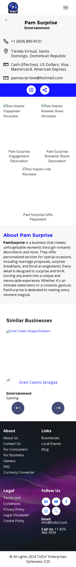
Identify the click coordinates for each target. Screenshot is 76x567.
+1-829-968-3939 (54, 531)
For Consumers (15, 449)
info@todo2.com (54, 522)
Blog (45, 449)
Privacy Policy (13, 509)
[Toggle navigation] (65, 7)
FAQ (6, 466)
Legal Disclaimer (16, 515)
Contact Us (12, 443)
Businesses (50, 438)
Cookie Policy (13, 520)
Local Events (51, 443)
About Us (10, 438)
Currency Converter (19, 472)
